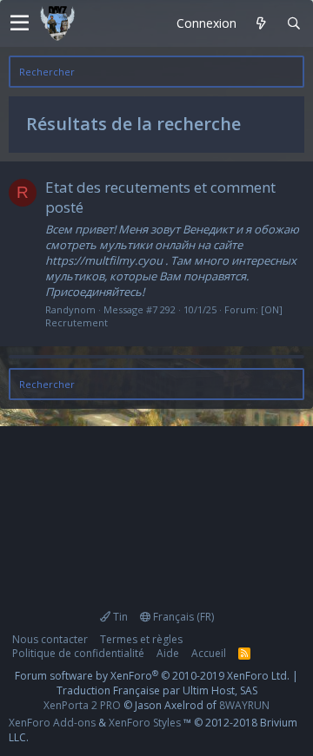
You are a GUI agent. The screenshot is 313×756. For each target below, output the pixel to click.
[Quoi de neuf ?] (261, 24)
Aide (167, 653)
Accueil (208, 653)
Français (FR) (182, 616)
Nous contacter (50, 639)
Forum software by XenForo (152, 675)
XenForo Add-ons (52, 722)
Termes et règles (141, 639)
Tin (119, 616)
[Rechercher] (293, 24)
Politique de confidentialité (78, 653)
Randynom (70, 309)
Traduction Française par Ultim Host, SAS (157, 690)
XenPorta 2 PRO (82, 705)
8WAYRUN (244, 705)
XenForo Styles (145, 722)
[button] (19, 23)
